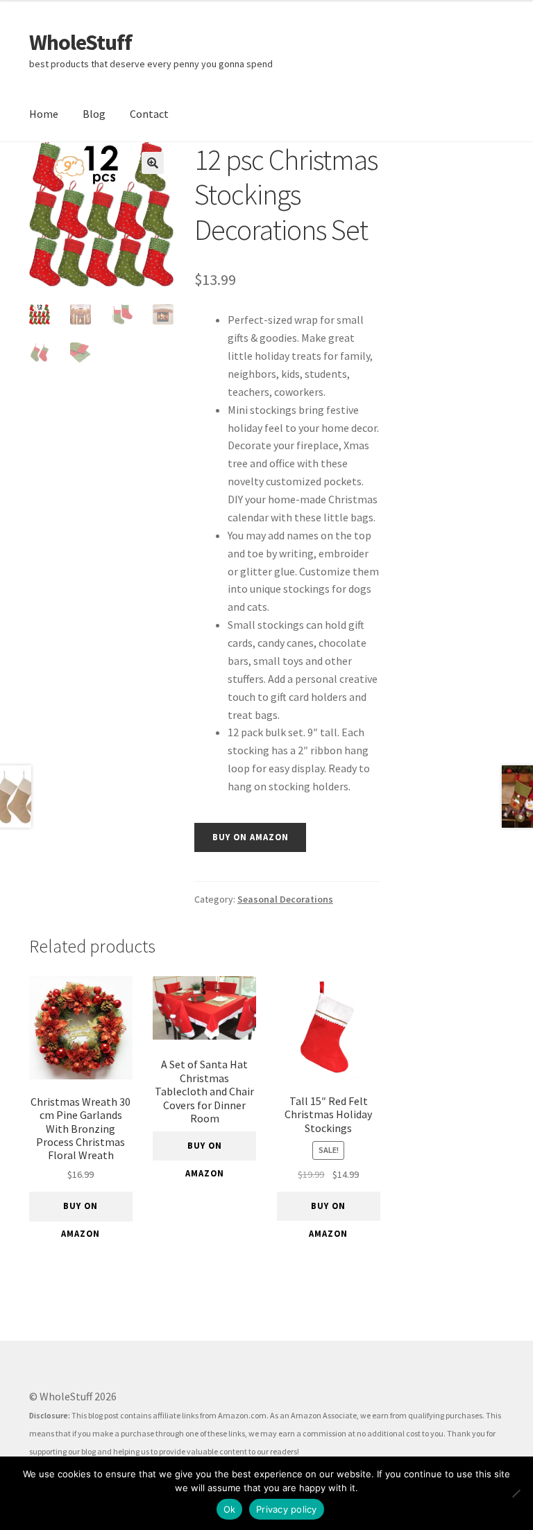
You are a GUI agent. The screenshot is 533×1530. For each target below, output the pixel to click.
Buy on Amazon (250, 837)
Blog (94, 114)
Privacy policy (286, 1509)
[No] (516, 1493)
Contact (149, 114)
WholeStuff (80, 42)
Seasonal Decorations (285, 899)
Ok (229, 1509)
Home (43, 114)
